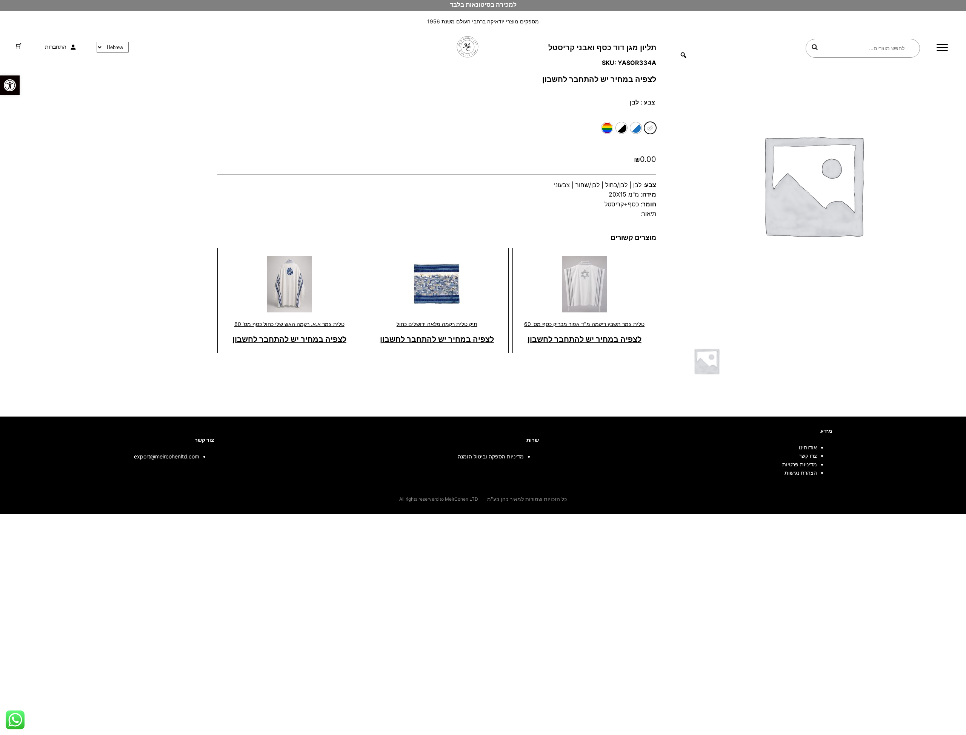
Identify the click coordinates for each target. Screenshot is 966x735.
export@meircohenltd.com (166, 456)
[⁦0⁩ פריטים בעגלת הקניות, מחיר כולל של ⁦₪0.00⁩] (18, 45)
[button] (10, 85)
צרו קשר (808, 455)
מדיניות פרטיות (799, 464)
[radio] (650, 128)
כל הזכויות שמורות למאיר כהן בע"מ (527, 499)
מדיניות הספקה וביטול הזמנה (491, 456)
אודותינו (808, 447)
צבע (649, 102)
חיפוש (814, 47)
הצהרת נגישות (800, 472)
